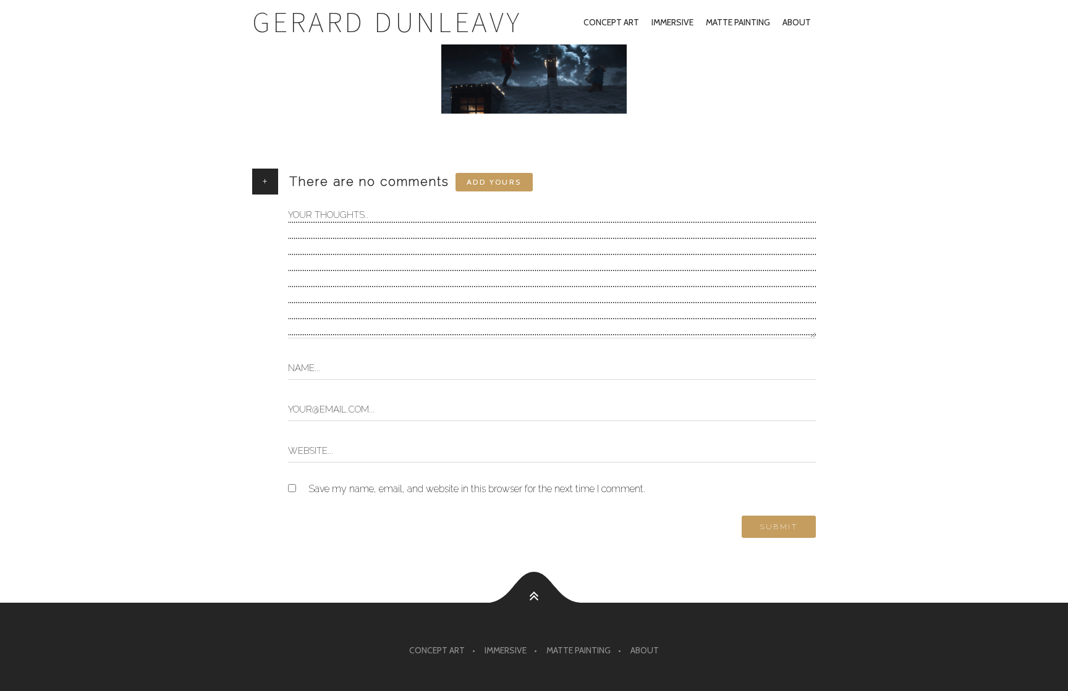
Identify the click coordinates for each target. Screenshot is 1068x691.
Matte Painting (738, 22)
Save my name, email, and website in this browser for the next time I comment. (476, 489)
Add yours (494, 181)
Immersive (672, 22)
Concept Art (611, 22)
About (796, 22)
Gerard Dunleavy (387, 22)
